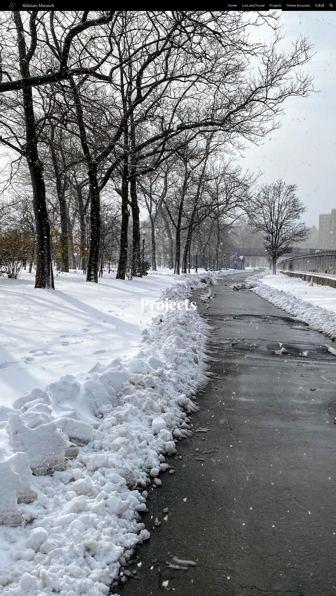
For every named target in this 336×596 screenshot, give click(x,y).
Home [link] (232, 5)
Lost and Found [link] (253, 5)
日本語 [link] (319, 5)
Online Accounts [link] (298, 5)
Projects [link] (275, 5)
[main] (168, 303)
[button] (331, 5)
